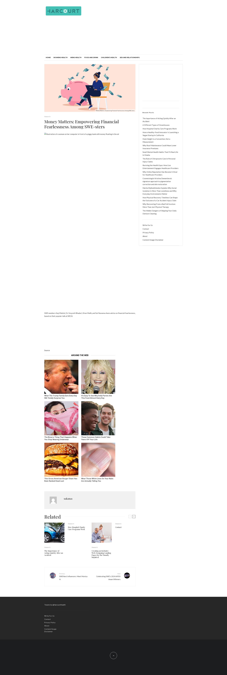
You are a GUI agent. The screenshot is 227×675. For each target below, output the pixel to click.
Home (48, 57)
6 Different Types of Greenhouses (156, 125)
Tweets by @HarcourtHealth (55, 605)
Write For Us (148, 225)
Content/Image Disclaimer (153, 240)
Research (47, 116)
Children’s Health (109, 57)
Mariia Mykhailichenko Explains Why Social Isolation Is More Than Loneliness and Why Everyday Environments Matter (160, 191)
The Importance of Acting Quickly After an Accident (53, 553)
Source (47, 350)
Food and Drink (91, 57)
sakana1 (68, 498)
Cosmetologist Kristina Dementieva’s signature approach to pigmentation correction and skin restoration (157, 181)
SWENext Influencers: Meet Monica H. (73, 576)
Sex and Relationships (130, 57)
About (145, 236)
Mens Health (75, 57)
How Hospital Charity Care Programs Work (76, 528)
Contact (118, 527)
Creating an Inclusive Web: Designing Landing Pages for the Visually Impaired (101, 554)
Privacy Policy (148, 232)
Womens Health (60, 57)
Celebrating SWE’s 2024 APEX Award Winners (108, 576)
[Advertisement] (113, 36)
